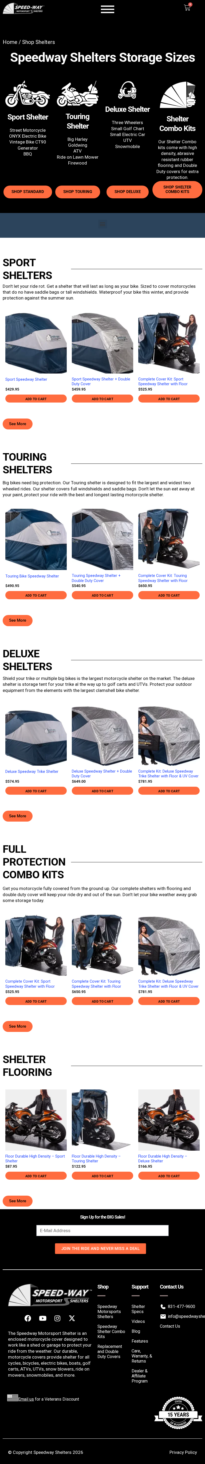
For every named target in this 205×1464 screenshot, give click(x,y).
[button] (102, 224)
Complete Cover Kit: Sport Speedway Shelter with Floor (163, 382)
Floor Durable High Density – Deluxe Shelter (162, 1159)
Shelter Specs (138, 1309)
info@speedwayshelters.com (182, 1316)
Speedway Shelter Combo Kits (111, 1331)
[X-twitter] (72, 1318)
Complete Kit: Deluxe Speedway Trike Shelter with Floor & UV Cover (168, 774)
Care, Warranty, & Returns (142, 1356)
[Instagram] (57, 1318)
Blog (136, 1331)
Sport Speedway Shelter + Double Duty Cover (101, 382)
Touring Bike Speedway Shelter (32, 576)
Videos (138, 1321)
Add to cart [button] (36, 399)
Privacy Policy (183, 1452)
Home (10, 42)
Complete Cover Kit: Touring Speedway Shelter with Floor (163, 578)
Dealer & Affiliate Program (140, 1376)
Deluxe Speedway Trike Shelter (31, 771)
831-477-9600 (181, 1306)
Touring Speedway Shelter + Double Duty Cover (96, 578)
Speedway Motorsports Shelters (109, 1311)
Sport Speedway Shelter (26, 379)
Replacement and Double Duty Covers (109, 1351)
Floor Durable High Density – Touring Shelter (96, 1159)
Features (140, 1341)
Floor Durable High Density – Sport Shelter (35, 1159)
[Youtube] (42, 1318)
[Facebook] (28, 1318)
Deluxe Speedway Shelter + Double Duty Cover (102, 774)
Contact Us (170, 1326)
